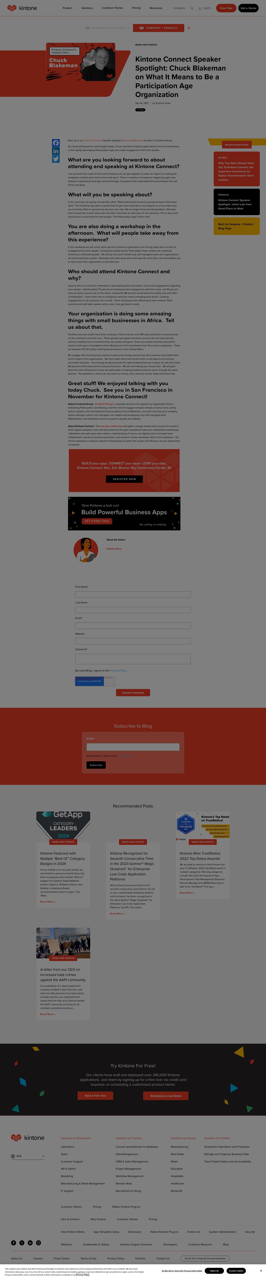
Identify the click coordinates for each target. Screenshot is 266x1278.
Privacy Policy (83, 1274)
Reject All (214, 1270)
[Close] (261, 1270)
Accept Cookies (236, 1270)
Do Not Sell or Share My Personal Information (182, 1270)
